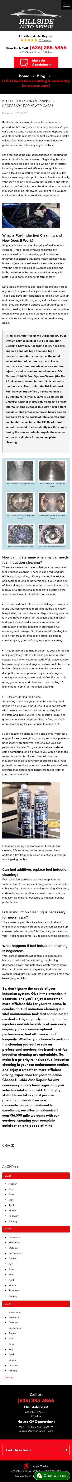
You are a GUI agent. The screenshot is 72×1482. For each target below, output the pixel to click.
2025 (8, 1229)
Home (24, 75)
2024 (8, 1303)
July (11, 1189)
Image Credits (40, 1466)
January (13, 1221)
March (12, 1210)
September (15, 1253)
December (15, 1237)
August (13, 1183)
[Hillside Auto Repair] (36, 18)
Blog (41, 75)
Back (9, 1145)
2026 (8, 1175)
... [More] (7, 1377)
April (11, 1205)
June (11, 1194)
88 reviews (45, 40)
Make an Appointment (42, 62)
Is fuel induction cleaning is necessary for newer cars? (36, 83)
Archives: (11, 1166)
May (11, 1199)
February (14, 1215)
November (14, 1242)
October (13, 1247)
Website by (27, 1476)
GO (64, 1450)
